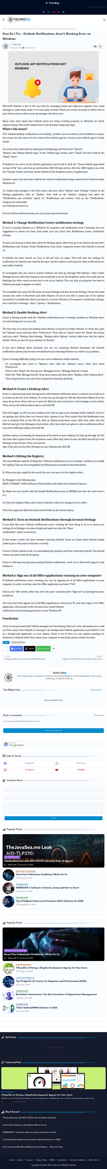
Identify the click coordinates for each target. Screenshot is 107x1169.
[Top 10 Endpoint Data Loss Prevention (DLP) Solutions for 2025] (8, 901)
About (20, 1160)
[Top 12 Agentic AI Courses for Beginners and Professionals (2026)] (8, 982)
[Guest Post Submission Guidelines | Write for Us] (8, 875)
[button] (104, 19)
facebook (29, 763)
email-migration (15, 29)
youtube (81, 770)
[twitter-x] (48, 12)
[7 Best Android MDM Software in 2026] (8, 1008)
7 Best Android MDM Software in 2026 (36, 1008)
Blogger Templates (42, 1162)
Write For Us (94, 1160)
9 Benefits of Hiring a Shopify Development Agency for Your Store (51, 968)
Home (5, 29)
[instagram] (58, 12)
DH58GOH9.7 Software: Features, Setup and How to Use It (47, 888)
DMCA (52, 1160)
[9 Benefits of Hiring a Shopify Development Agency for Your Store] (8, 968)
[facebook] (43, 12)
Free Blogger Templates (72, 1162)
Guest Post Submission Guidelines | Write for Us (41, 874)
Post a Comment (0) (53, 730)
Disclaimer (62, 1160)
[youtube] (53, 12)
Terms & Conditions (78, 1160)
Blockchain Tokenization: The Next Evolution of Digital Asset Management (56, 994)
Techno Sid (58, 673)
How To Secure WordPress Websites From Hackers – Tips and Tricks (33, 1147)
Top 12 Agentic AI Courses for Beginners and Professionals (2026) (51, 981)
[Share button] (53, 648)
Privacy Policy (41, 1160)
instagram (29, 770)
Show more (95, 690)
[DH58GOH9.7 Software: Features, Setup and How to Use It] (8, 888)
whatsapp (81, 763)
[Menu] (3, 19)
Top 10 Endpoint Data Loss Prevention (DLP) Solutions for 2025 (49, 901)
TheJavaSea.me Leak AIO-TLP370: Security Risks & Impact (29, 1118)
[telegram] (63, 12)
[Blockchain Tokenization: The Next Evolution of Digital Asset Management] (8, 995)
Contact (29, 1160)
